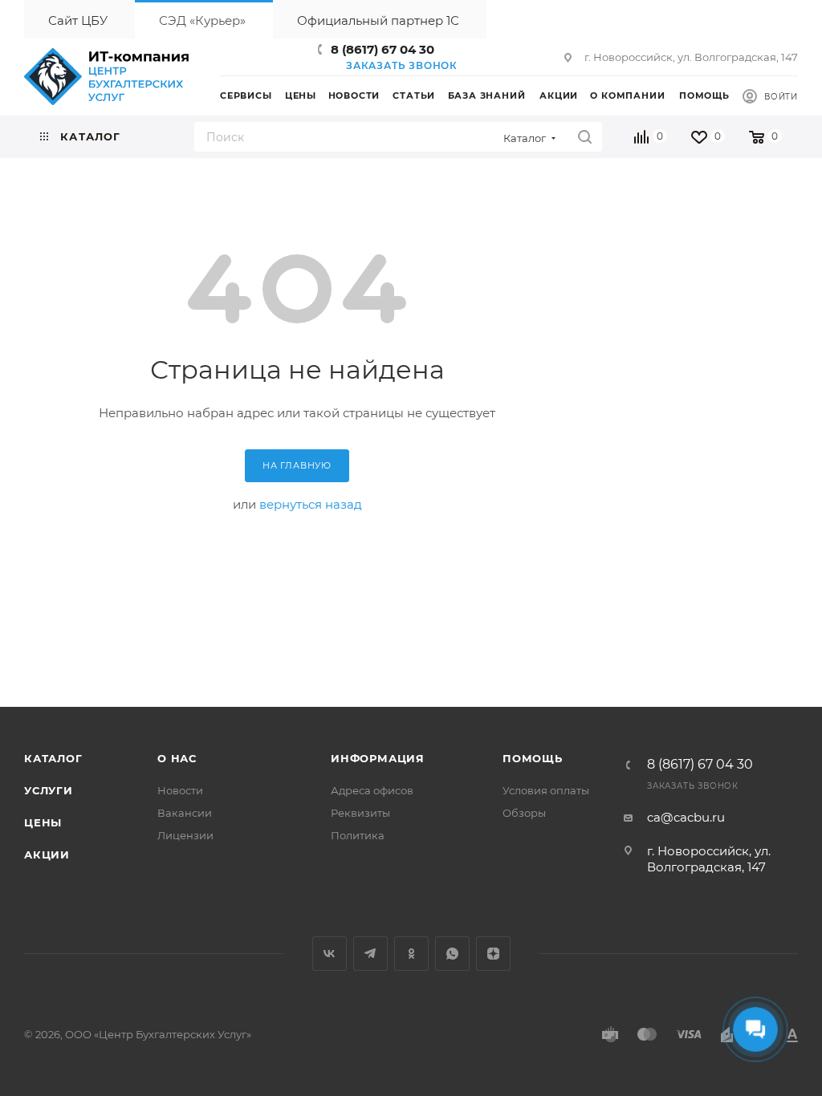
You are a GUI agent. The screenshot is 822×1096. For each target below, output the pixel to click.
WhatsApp (452, 953)
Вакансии (184, 812)
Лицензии (185, 835)
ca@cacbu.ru (686, 817)
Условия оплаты (546, 790)
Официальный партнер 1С (378, 20)
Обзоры (524, 812)
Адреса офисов (372, 790)
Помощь (533, 758)
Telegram (370, 953)
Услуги (48, 790)
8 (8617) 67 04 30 (382, 49)
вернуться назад (310, 504)
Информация (378, 758)
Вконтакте (329, 953)
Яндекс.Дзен (493, 953)
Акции (47, 854)
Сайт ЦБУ (78, 20)
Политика (358, 835)
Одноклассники (411, 953)
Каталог (53, 758)
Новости (180, 790)
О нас (177, 758)
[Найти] (585, 137)
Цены (43, 822)
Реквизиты (360, 812)
